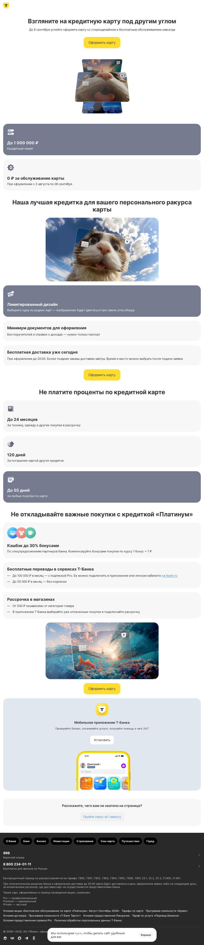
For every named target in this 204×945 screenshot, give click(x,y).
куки (78, 933)
